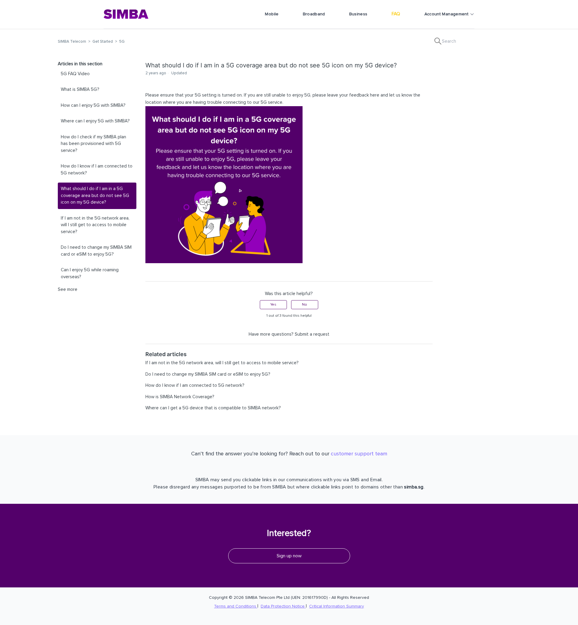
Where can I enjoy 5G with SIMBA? (95, 121)
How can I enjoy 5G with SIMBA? (93, 105)
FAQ (396, 14)
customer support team (359, 454)
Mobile (271, 14)
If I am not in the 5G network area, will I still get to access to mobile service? (95, 225)
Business (358, 14)
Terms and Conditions (235, 606)
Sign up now (289, 555)
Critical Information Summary (336, 606)
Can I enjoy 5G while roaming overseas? (90, 273)
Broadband (314, 14)
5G (122, 42)
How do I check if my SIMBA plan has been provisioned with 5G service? (93, 144)
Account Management (446, 14)
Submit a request (312, 334)
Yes (273, 304)
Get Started (102, 42)
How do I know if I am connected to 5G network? (96, 169)
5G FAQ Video (75, 74)
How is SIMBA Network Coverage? (179, 397)
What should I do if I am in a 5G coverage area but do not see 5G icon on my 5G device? (95, 195)
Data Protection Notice (283, 606)
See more (67, 289)
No (304, 304)
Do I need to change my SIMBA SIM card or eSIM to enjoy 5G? (96, 251)
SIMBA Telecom (72, 42)
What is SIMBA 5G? (80, 89)
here (374, 95)
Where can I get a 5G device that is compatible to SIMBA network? (213, 408)
